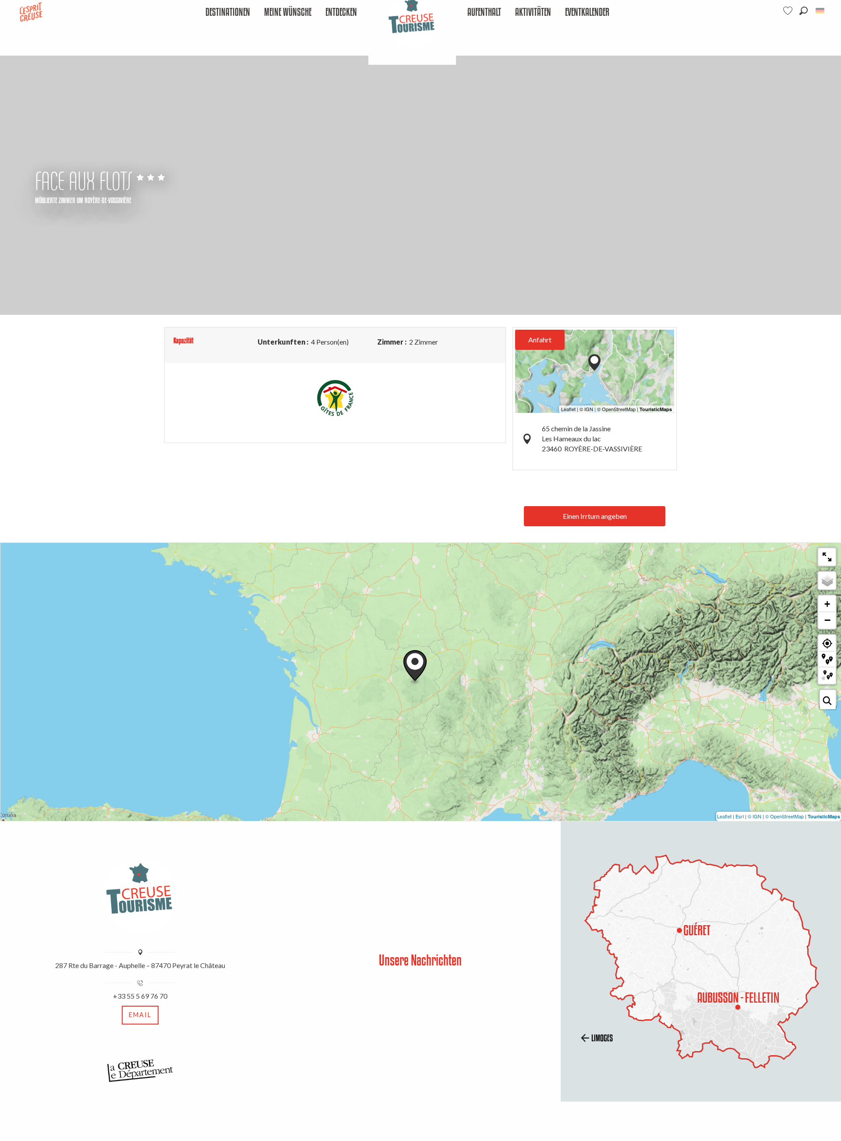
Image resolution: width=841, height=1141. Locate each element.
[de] (820, 11)
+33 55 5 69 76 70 (140, 996)
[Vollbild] (827, 557)
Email (140, 1014)
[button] (803, 10)
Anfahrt (539, 339)
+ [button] (827, 604)
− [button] (827, 620)
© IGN (754, 816)
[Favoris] (789, 11)
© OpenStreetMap (784, 816)
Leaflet (724, 816)
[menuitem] (227, 12)
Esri (739, 816)
